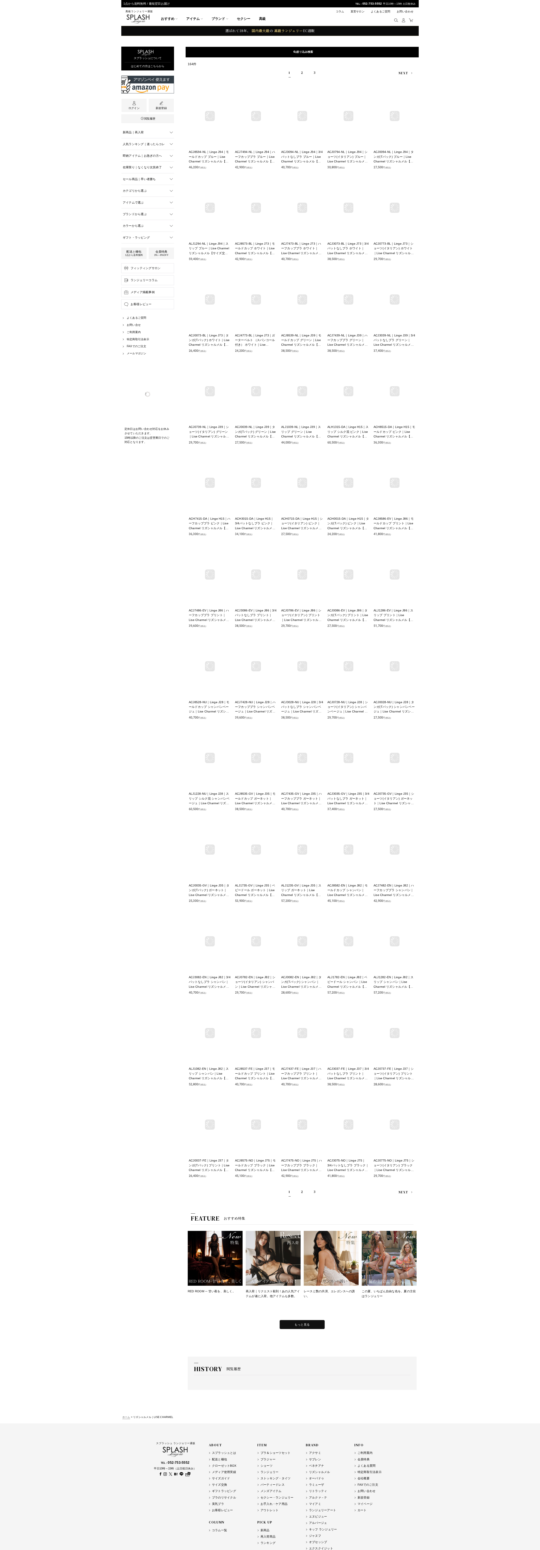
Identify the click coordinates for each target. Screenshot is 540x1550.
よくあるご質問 (380, 11)
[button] (396, 20)
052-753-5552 (372, 3)
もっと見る (302, 1324)
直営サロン (357, 11)
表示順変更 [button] (304, 51)
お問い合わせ (405, 11)
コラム (340, 11)
